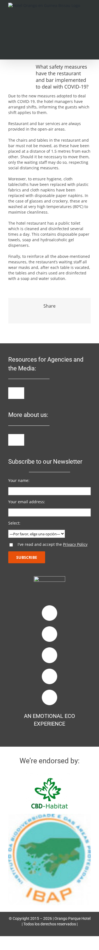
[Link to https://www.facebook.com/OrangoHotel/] (49, 613)
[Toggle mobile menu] (88, 12)
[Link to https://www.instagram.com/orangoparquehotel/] (49, 634)
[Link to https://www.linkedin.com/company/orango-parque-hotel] (49, 655)
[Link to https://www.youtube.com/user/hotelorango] (49, 676)
